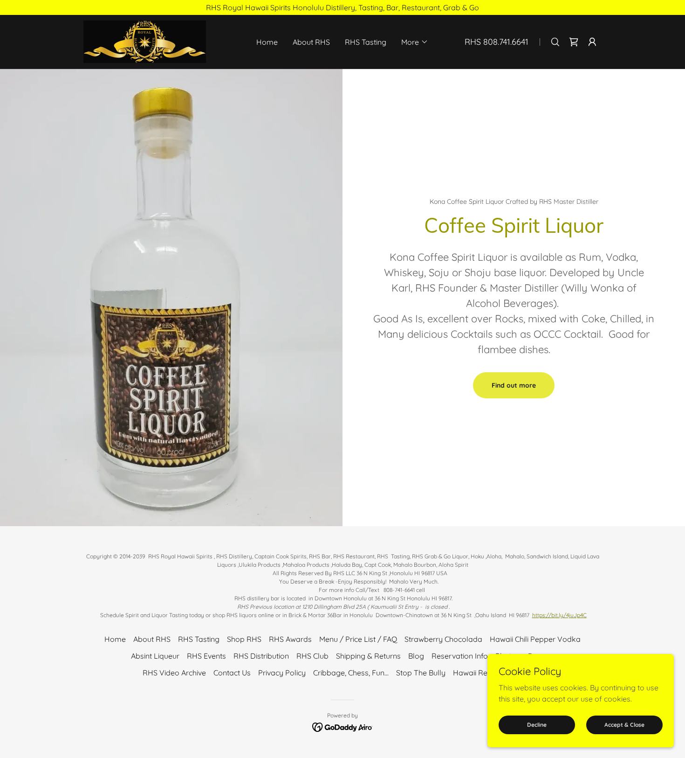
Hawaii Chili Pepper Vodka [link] (535, 639)
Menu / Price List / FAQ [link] (358, 639)
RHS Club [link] (312, 656)
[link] (144, 41)
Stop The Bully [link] (420, 672)
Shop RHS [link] (244, 639)
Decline (537, 724)
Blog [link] (416, 656)
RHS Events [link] (206, 656)
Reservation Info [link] (460, 656)
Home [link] (267, 42)
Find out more (514, 385)
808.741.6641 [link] (505, 41)
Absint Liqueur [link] (155, 656)
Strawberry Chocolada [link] (443, 639)
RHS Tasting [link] (365, 42)
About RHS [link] (311, 42)
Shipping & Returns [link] (368, 656)
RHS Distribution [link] (261, 656)
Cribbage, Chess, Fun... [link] (351, 672)
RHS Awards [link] (290, 639)
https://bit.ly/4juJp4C (559, 615)
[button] (414, 42)
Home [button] (115, 639)
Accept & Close (624, 724)
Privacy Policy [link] (282, 672)
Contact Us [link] (232, 672)
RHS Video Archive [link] (174, 672)
